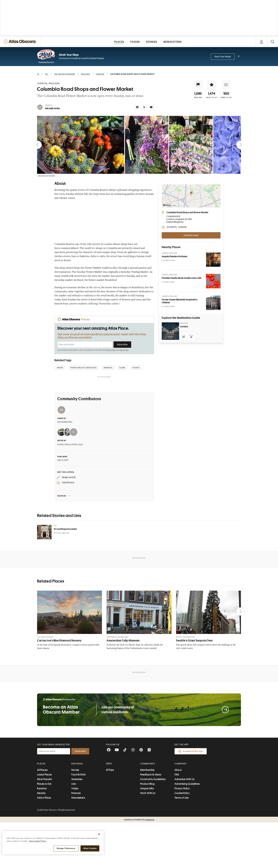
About (178, 770)
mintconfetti (71, 444)
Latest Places (44, 774)
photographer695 (46, 176)
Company (180, 764)
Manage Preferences (66, 848)
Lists (73, 784)
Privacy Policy (111, 350)
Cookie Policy (182, 793)
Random (42, 788)
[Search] (272, 41)
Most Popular (44, 779)
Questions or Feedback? (139, 820)
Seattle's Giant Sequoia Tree (194, 640)
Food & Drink (78, 774)
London (184, 326)
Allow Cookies (90, 848)
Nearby (41, 793)
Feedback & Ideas (150, 774)
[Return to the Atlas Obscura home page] (20, 41)
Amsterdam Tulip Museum (123, 640)
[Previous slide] (38, 145)
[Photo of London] (170, 331)
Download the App (193, 751)
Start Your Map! (222, 56)
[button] (198, 84)
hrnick (60, 444)
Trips (109, 764)
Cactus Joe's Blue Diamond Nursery (59, 640)
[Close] (99, 834)
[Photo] (213, 259)
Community (147, 764)
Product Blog (147, 784)
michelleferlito (65, 422)
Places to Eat (44, 784)
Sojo (80, 444)
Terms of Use (123, 350)
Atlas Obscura (62, 533)
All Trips (110, 770)
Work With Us (147, 793)
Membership (147, 770)
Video (74, 788)
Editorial (77, 764)
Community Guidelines (152, 779)
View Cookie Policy (37, 841)
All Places (42, 770)
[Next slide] (240, 145)
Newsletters (78, 798)
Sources (61, 496)
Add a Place (44, 798)
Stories (75, 770)
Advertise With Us (184, 779)
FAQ (176, 774)
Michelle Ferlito (52, 108)
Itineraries (76, 779)
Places (41, 764)
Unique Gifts (147, 788)
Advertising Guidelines (187, 784)
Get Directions (191, 235)
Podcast (76, 793)
